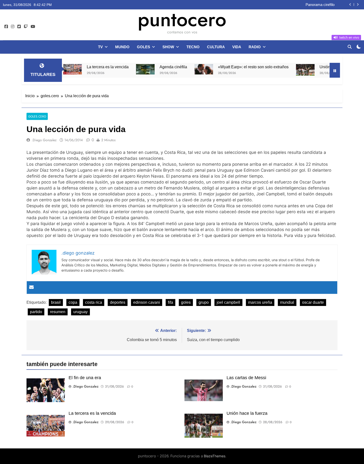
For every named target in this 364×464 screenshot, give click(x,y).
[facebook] (6, 27)
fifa (170, 302)
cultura (216, 47)
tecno (193, 47)
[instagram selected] (12, 27)
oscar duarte (313, 302)
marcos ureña (260, 302)
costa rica (93, 302)
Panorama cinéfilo (320, 5)
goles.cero (37, 116)
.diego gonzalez (44, 140)
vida (236, 47)
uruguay (80, 312)
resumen (57, 312)
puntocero (182, 19)
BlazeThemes (214, 456)
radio (255, 47)
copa (73, 302)
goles (143, 47)
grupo (204, 302)
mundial (287, 302)
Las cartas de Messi (246, 377)
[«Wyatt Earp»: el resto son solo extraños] (191, 69)
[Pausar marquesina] (335, 70)
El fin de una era (85, 377)
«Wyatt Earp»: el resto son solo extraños (240, 67)
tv (100, 47)
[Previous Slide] (350, 4)
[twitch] (25, 27)
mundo (122, 47)
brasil (56, 302)
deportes (117, 302)
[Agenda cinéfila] (132, 69)
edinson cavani (146, 302)
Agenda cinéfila (160, 67)
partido (36, 312)
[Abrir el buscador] (350, 47)
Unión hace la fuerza (325, 67)
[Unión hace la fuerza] (292, 70)
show (168, 47)
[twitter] (19, 27)
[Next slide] (357, 4)
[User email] (31, 287)
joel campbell (228, 302)
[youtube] (33, 27)
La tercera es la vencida (95, 67)
